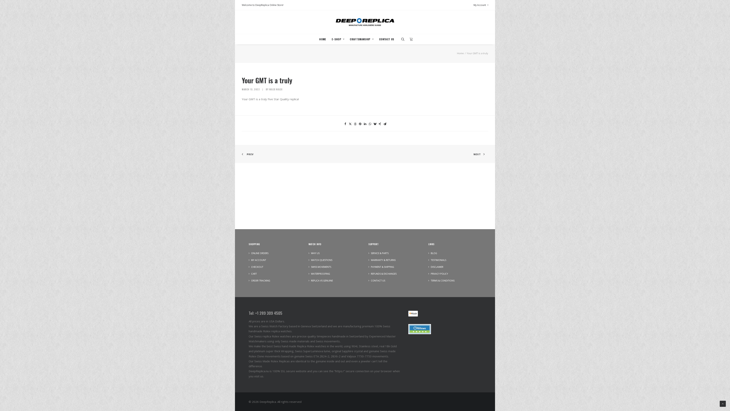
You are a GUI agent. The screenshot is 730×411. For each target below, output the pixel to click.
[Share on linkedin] (365, 124)
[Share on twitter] (350, 124)
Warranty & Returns (383, 260)
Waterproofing (320, 273)
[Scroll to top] (723, 403)
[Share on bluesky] (375, 124)
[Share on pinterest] (360, 124)
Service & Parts (380, 253)
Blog (434, 253)
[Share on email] (384, 124)
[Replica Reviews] (419, 329)
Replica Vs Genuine (322, 280)
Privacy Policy (439, 273)
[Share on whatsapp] (370, 124)
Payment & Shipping (382, 267)
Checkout (257, 267)
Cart (254, 273)
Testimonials (438, 260)
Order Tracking (260, 280)
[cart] (410, 39)
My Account (480, 5)
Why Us (315, 253)
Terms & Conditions (443, 280)
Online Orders (259, 253)
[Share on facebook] (345, 124)
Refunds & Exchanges (384, 273)
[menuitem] (481, 5)
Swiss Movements (321, 267)
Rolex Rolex (275, 89)
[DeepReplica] (365, 22)
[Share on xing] (380, 124)
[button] (404, 39)
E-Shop (336, 39)
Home (322, 39)
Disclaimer (437, 267)
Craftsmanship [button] (360, 39)
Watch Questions (321, 260)
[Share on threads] (355, 124)
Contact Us (386, 39)
